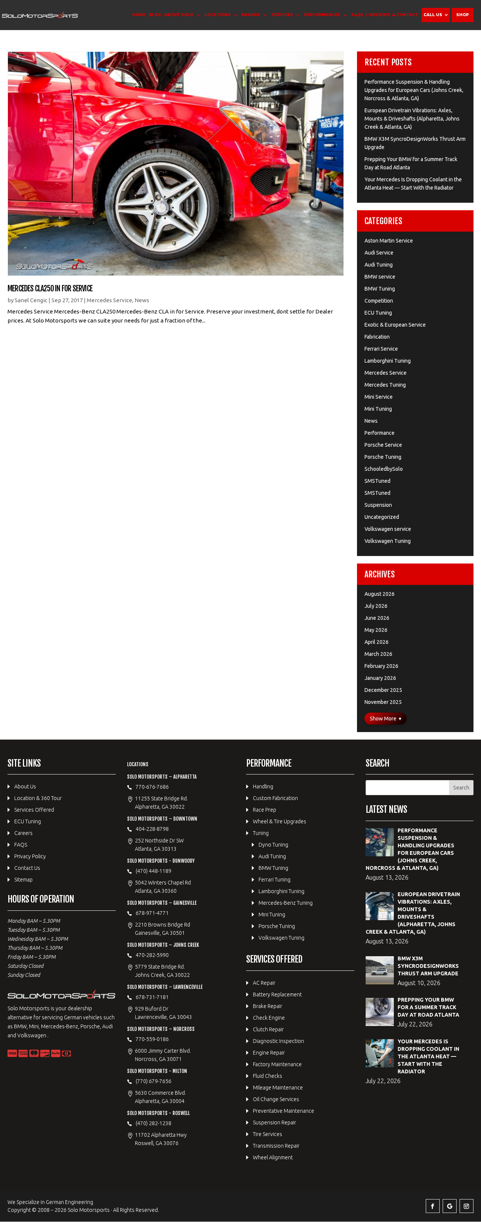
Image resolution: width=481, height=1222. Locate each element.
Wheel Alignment (273, 1157)
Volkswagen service (388, 529)
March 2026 (378, 654)
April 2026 (377, 642)
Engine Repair (269, 1053)
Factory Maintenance (277, 1064)
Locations (217, 14)
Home (138, 14)
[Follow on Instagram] (466, 1206)
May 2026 (376, 630)
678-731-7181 (152, 997)
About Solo (179, 14)
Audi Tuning (379, 265)
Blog (155, 14)
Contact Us (27, 868)
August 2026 (380, 594)
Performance (380, 433)
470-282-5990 (152, 955)
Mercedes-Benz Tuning (286, 903)
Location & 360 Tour (38, 798)
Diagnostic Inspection (278, 1041)
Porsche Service (383, 445)
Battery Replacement (277, 994)
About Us (25, 787)
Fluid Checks (267, 1076)
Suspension (378, 505)
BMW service (380, 277)
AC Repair (264, 983)
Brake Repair (267, 1006)
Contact (407, 14)
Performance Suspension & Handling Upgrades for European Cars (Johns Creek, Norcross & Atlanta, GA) (414, 90)
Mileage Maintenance (278, 1088)
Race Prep (264, 810)
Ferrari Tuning (274, 880)
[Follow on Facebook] (433, 1206)
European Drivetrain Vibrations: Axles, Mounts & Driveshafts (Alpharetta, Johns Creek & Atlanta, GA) (412, 118)
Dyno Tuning (273, 845)
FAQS (357, 14)
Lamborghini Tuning (388, 361)
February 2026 (381, 666)
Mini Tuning (378, 409)
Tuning (261, 833)
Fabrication (377, 337)
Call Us (433, 14)
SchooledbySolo (384, 469)
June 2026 (377, 618)
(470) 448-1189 (153, 871)
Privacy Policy (30, 856)
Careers (23, 833)
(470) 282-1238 (153, 1123)
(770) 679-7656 (153, 1081)
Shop (462, 14)
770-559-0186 (152, 1039)
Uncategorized (382, 517)
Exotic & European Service (395, 325)
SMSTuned (377, 481)
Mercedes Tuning (385, 385)
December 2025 (383, 690)
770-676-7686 (152, 787)
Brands (251, 14)
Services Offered (34, 810)
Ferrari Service (381, 349)
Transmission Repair (276, 1146)
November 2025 (383, 702)
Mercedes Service (109, 300)
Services (282, 14)
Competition (379, 301)
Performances (322, 14)
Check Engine (269, 1018)
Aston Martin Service (389, 241)
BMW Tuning (380, 289)
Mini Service (379, 397)
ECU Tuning (378, 313)
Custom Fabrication (275, 798)
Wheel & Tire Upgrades (279, 821)
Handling (263, 787)
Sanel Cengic (31, 300)
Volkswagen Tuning (388, 541)
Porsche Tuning (383, 457)
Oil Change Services (276, 1099)
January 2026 (380, 678)
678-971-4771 (152, 913)
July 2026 (376, 606)
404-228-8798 (152, 829)
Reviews (380, 14)
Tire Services (267, 1134)
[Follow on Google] (450, 1206)
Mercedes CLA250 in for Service (50, 288)
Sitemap (23, 880)
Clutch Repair (268, 1029)
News (142, 300)
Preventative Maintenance (283, 1111)
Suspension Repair (274, 1123)
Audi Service (379, 253)
